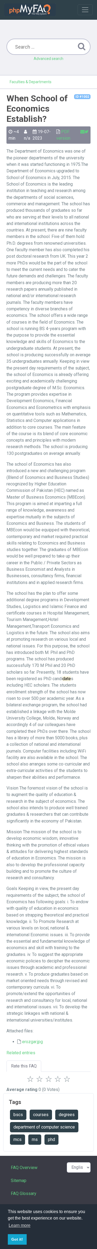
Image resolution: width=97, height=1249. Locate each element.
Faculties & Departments (30, 82)
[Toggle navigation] (85, 9)
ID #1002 (82, 97)
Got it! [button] (17, 1239)
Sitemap (18, 1180)
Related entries (20, 1052)
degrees (67, 1114)
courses (40, 1114)
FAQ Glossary (23, 1193)
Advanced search (48, 58)
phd (51, 1139)
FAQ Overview (24, 1167)
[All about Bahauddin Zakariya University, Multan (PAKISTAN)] (30, 9)
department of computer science (44, 1127)
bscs (18, 1114)
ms (35, 1139)
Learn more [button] (19, 1225)
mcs (17, 1139)
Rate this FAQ (24, 1066)
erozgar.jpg (32, 1041)
